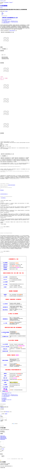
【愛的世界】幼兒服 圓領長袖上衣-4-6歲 (9, 17)
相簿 (2, 12)
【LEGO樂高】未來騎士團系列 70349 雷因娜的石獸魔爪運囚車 (10, 395)
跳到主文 (1, 7)
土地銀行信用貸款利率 (12, 30)
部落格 (3, 13)
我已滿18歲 (2, 467)
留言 (8, 411)
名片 (2, 14)
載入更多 (1, 416)
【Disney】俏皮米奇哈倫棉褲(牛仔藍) (6, 19)
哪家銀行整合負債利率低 (3, 438)
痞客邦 (7, 411)
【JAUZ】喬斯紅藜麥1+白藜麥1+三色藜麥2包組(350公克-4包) (10, 394)
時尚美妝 (6, 11)
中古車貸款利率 (4, 401)
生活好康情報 (3, 5)
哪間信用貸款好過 (2, 439)
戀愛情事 (6, 413)
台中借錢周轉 (3, 400)
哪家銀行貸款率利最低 (3, 437)
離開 (4, 467)
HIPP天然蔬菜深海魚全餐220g (5, 396)
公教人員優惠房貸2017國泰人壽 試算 (6, 399)
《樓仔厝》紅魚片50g (4, 20)
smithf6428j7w (2, 407)
